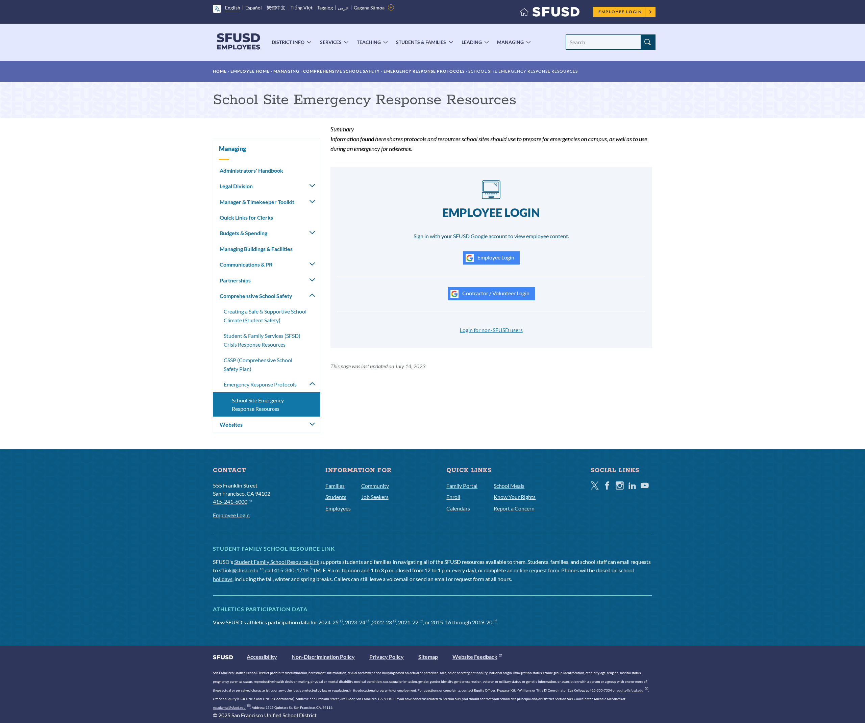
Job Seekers (375, 497)
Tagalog (325, 7)
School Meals (509, 485)
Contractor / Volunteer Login (495, 293)
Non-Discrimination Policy (323, 656)
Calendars (458, 508)
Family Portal (461, 485)
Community (375, 485)
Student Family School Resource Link (276, 561)
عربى (343, 7)
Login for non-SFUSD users (491, 330)
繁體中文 (276, 7)
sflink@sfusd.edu (238, 570)
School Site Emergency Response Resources (258, 404)
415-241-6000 (230, 501)
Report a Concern (514, 508)
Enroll (453, 497)
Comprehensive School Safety (341, 71)
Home (220, 71)
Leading (472, 42)
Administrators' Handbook (251, 170)
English (232, 7)
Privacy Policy (386, 656)
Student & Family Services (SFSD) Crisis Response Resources (262, 340)
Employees (338, 508)
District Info (288, 42)
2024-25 (328, 622)
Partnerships (235, 280)
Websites (231, 424)
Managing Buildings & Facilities (256, 249)
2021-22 (408, 622)
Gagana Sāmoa (369, 7)
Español (253, 7)
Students (335, 497)
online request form (536, 570)
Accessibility (262, 656)
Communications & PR (246, 264)
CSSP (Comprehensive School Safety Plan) (258, 364)
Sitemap (428, 656)
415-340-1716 (291, 570)
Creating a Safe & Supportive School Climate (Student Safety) (265, 315)
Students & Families (421, 42)
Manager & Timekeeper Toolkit (257, 202)
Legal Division (236, 186)
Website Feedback (474, 656)
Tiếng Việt (302, 7)
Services (331, 42)
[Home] (549, 13)
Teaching (369, 42)
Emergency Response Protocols (424, 71)
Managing (510, 42)
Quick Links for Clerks (246, 217)
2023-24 (355, 622)
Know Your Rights (515, 497)
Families (335, 485)
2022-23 (382, 622)
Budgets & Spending (243, 233)
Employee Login (620, 11)
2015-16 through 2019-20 (461, 622)
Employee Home (250, 71)
